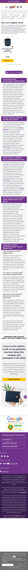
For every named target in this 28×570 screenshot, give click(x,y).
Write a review (14, 379)
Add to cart (7, 60)
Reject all (20, 564)
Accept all (7, 564)
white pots (6, 147)
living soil (6, 180)
